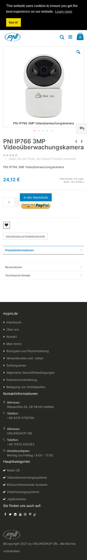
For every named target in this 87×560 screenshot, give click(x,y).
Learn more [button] (63, 11)
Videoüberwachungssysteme (27, 477)
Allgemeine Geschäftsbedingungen (30, 372)
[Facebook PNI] (5, 514)
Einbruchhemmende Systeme (27, 484)
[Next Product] (81, 141)
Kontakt (11, 336)
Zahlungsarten (16, 365)
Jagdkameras (16, 499)
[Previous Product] (76, 141)
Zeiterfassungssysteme (23, 492)
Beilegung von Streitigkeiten (25, 387)
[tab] (43, 250)
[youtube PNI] (20, 514)
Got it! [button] (13, 22)
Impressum (14, 322)
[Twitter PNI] (10, 514)
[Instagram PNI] (25, 514)
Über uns (12, 329)
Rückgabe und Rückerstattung (27, 351)
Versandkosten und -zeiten (25, 358)
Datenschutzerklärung (21, 380)
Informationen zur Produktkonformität (25, 236)
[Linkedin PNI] (15, 514)
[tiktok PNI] (34, 514)
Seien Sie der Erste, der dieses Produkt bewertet (42, 159)
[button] (78, 55)
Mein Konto (14, 344)
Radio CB (13, 470)
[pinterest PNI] (30, 514)
